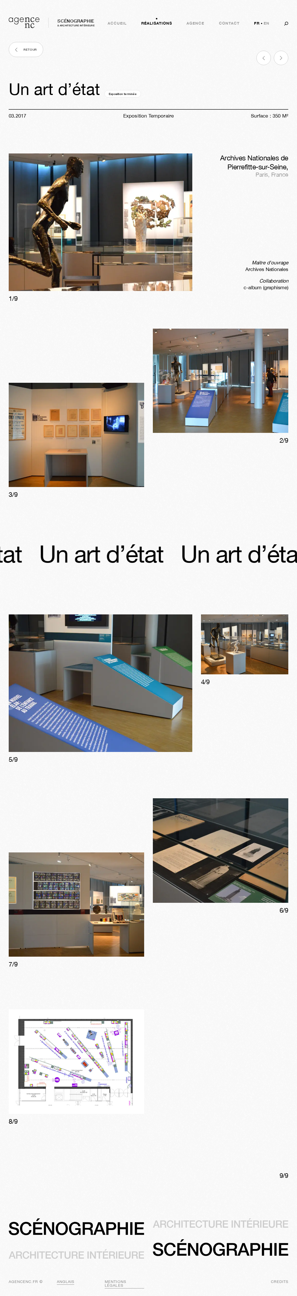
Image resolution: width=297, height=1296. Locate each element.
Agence (195, 23)
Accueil (117, 23)
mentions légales (115, 1283)
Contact (229, 23)
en (266, 23)
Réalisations (156, 23)
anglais (65, 1282)
